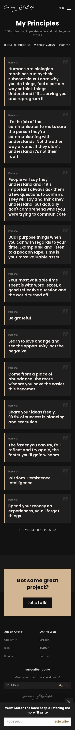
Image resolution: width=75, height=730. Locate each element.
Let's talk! (37, 602)
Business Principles (17, 45)
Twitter (44, 648)
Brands (8, 656)
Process (64, 45)
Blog (7, 648)
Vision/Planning (44, 45)
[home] (19, 8)
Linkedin (45, 639)
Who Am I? (10, 639)
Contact (45, 656)
